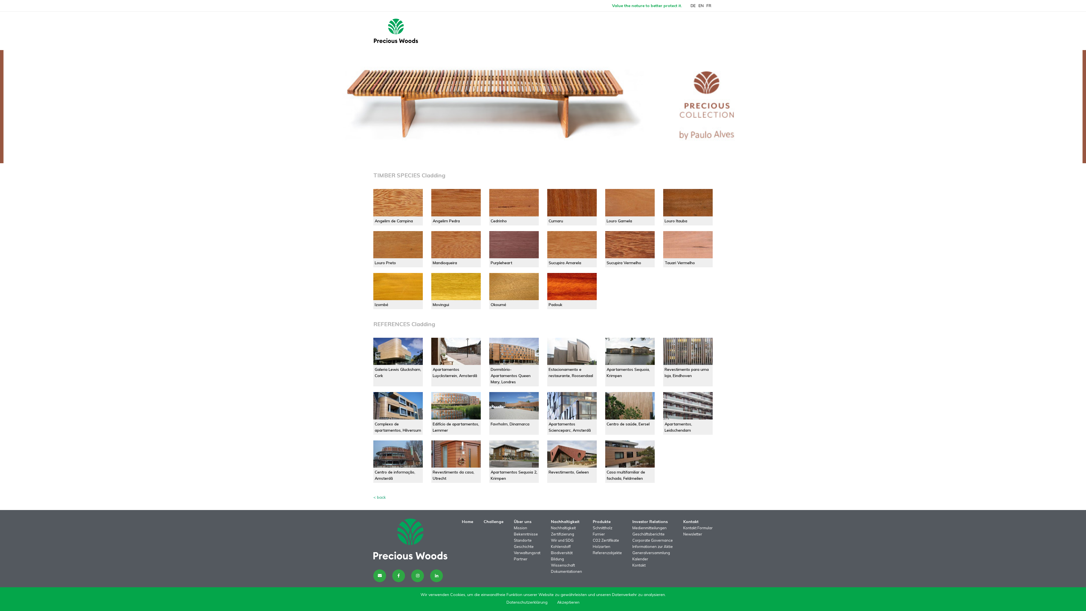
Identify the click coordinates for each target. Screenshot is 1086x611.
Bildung (557, 559)
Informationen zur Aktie (652, 546)
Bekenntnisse (526, 534)
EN (701, 5)
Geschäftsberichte (648, 534)
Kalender (640, 559)
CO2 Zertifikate (606, 540)
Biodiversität (562, 552)
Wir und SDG (562, 540)
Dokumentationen (566, 571)
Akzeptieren (568, 602)
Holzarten (601, 546)
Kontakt (639, 565)
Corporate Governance (652, 540)
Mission (520, 528)
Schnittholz (602, 528)
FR (708, 5)
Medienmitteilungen (649, 528)
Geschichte (524, 546)
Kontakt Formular (698, 528)
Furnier (599, 534)
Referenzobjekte (607, 552)
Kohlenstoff (561, 546)
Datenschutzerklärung (527, 602)
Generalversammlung (651, 552)
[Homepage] (396, 31)
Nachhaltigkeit (563, 528)
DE (693, 5)
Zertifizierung (562, 534)
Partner (520, 559)
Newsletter (692, 534)
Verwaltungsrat (527, 552)
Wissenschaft (563, 565)
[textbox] (543, 175)
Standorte (523, 540)
